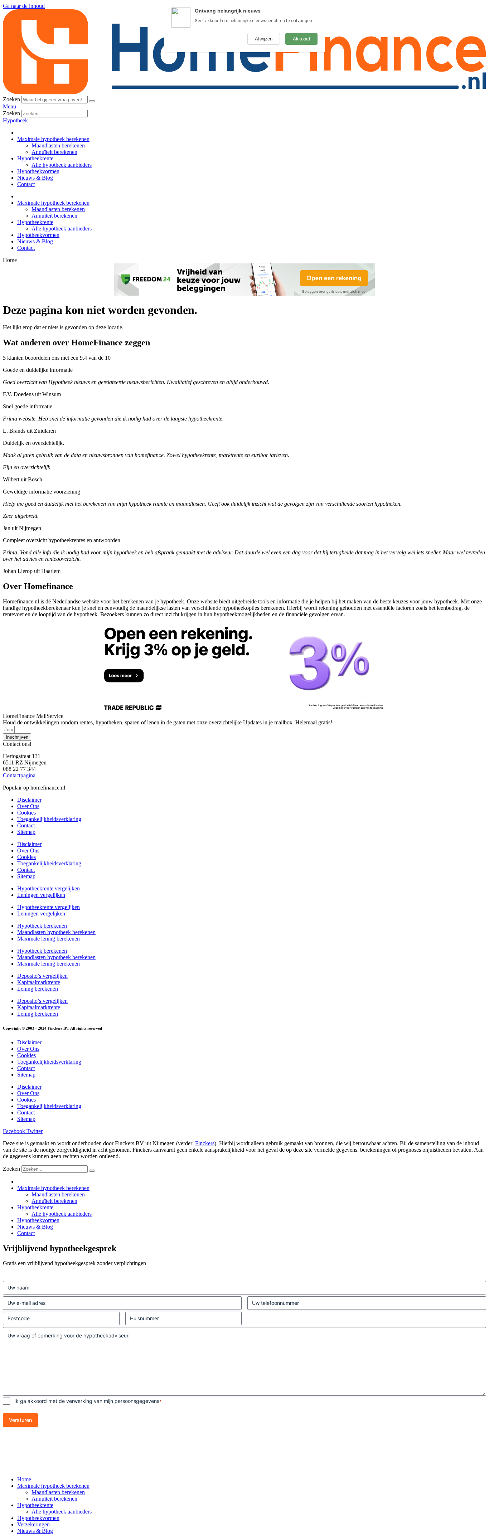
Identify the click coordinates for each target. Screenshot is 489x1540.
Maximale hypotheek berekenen (53, 139)
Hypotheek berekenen (42, 926)
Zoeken (11, 99)
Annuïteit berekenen (54, 152)
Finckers (204, 1143)
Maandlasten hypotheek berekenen (56, 932)
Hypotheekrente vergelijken (48, 888)
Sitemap (26, 832)
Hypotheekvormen (38, 171)
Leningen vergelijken (41, 895)
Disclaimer (29, 800)
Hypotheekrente (35, 158)
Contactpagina (19, 775)
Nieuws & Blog (35, 178)
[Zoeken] (92, 101)
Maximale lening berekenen (48, 939)
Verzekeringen (33, 1524)
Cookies (26, 813)
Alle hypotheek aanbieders (62, 165)
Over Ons (28, 806)
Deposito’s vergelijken (42, 976)
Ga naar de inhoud (24, 6)
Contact (26, 184)
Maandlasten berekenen (58, 145)
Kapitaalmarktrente (38, 982)
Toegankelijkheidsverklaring (49, 819)
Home (24, 1479)
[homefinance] (244, 92)
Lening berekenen (37, 989)
